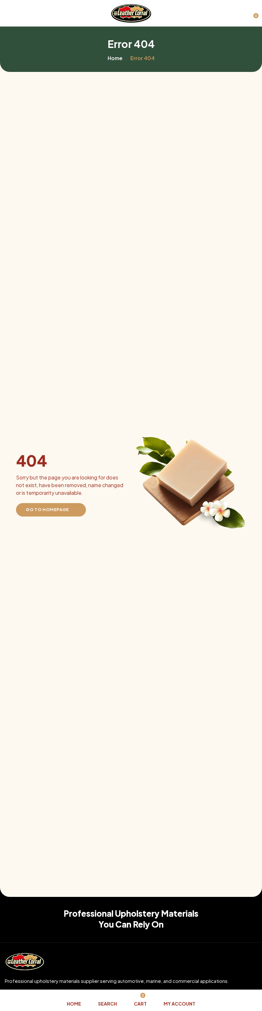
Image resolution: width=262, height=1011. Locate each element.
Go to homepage (47, 509)
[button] (253, 13)
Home (115, 58)
